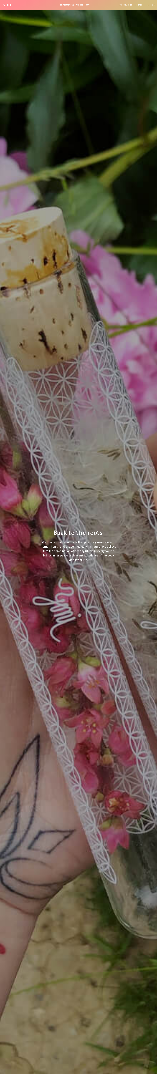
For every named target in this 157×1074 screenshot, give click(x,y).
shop (140, 5)
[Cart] (153, 5)
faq (135, 5)
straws (87, 5)
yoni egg (79, 5)
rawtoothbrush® (67, 5)
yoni (8, 4)
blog (130, 5)
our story (123, 5)
